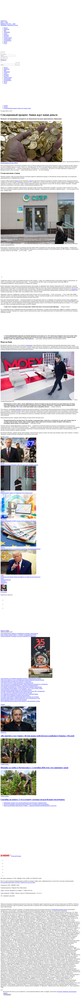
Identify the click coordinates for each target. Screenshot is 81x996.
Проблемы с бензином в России (9, 25)
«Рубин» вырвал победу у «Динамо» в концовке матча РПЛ (18, 635)
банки (16, 180)
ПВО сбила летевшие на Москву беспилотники (15, 695)
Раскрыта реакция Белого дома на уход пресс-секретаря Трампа (19, 694)
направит (18, 409)
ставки (30, 180)
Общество (3, 732)
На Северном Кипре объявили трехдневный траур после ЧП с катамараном (23, 691)
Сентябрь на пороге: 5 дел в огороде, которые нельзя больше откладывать (33, 799)
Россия (2, 463)
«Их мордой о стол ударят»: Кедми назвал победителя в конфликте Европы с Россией (37, 736)
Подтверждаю (7, 994)
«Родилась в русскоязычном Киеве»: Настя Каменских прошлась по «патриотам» (24, 684)
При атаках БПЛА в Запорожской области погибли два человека (20, 697)
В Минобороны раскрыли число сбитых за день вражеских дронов (20, 701)
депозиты (3, 581)
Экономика (4, 519)
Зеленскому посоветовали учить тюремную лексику (16, 689)
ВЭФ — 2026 (4, 22)
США (2, 575)
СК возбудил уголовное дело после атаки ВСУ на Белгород (18, 636)
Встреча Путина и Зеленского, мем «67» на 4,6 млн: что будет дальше (19, 465)
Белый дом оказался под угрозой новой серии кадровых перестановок (21, 687)
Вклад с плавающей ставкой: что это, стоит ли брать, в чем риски (18, 521)
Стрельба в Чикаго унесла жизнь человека (14, 699)
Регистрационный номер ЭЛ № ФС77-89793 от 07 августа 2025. (18, 882)
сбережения (29, 345)
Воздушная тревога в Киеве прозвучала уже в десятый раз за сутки (20, 698)
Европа (3, 547)
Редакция (13, 856)
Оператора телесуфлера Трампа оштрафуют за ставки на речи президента (20, 577)
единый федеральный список (59, 909)
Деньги (3, 491)
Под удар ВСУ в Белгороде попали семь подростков (16, 692)
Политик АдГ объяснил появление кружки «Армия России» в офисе (21, 678)
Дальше (3, 704)
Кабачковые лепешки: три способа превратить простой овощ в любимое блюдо (25, 802)
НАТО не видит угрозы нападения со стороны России (17, 682)
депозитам (74, 289)
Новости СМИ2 (5, 630)
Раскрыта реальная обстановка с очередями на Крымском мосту (19, 685)
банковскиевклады (6, 579)
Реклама (19, 856)
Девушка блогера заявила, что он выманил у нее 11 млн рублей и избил (21, 688)
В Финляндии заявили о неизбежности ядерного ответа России (19, 633)
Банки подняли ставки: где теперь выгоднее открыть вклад (17, 493)
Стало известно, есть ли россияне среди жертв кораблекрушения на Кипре (22, 680)
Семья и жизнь (5, 764)
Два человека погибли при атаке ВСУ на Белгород (16, 681)
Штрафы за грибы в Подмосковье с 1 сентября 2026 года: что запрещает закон (34, 768)
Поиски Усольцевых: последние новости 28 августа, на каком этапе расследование (26, 804)
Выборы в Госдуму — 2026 (8, 23)
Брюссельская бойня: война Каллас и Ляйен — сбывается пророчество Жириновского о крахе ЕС (30, 805)
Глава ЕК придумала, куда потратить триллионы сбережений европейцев (20, 549)
